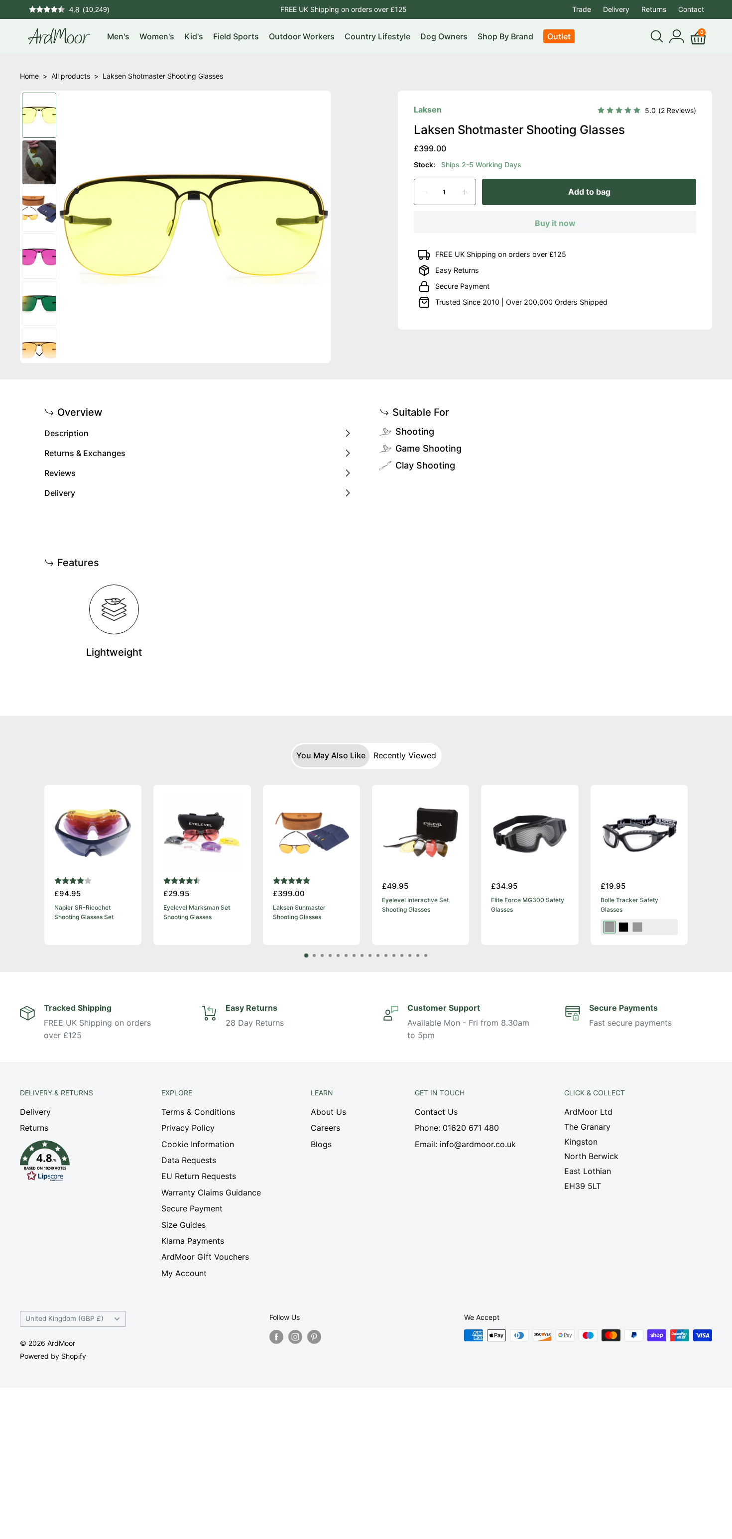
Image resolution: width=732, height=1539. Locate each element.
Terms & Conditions (198, 1112)
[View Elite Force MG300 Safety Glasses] (529, 833)
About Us (328, 1112)
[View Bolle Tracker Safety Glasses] (639, 833)
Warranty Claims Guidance (211, 1192)
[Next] (688, 865)
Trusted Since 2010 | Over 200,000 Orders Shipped (521, 302)
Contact (691, 9)
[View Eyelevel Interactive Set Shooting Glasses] (420, 833)
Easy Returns (457, 270)
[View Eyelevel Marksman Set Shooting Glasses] (202, 833)
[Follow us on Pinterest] (314, 1336)
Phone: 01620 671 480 (457, 1128)
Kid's (193, 36)
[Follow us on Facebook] (276, 1336)
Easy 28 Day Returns (343, 9)
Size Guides (183, 1225)
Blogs (321, 1144)
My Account (184, 1273)
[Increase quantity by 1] (464, 192)
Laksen (428, 110)
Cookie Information (197, 1144)
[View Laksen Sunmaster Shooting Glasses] (311, 833)
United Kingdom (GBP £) (64, 1318)
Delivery (616, 9)
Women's (156, 36)
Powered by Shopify (53, 1356)
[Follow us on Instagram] (295, 1336)
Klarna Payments (192, 1241)
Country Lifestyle (377, 36)
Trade (581, 9)
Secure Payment (462, 286)
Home (29, 76)
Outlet (559, 36)
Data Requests (188, 1160)
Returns (653, 9)
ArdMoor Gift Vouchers (205, 1257)
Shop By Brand (505, 36)
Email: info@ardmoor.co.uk (465, 1144)
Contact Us (436, 1112)
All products (70, 76)
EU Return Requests (198, 1176)
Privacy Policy (188, 1128)
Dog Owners (444, 36)
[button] (73, 1163)
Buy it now (555, 223)
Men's (118, 36)
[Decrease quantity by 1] (424, 192)
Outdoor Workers (302, 36)
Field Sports (236, 36)
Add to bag (589, 192)
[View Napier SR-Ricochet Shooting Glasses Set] (92, 833)
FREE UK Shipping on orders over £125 (500, 254)
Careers (325, 1128)
